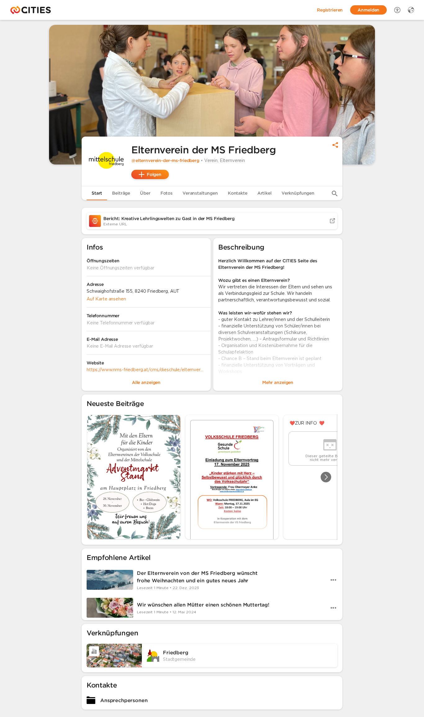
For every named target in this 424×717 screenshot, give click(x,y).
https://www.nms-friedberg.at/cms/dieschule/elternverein (146, 369)
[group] (212, 477)
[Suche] (334, 193)
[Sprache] (411, 10)
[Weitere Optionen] (333, 579)
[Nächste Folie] (326, 477)
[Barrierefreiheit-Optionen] (397, 10)
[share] (335, 145)
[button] (106, 161)
